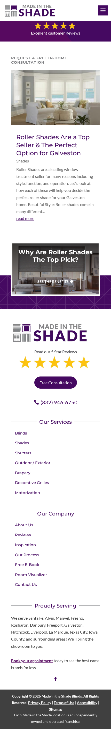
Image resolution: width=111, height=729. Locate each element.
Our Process (27, 554)
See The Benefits (53, 281)
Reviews (23, 535)
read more (25, 218)
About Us (24, 524)
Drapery (22, 472)
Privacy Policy (39, 702)
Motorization (27, 492)
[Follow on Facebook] (55, 679)
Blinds (21, 433)
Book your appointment (32, 660)
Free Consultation (55, 382)
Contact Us (26, 584)
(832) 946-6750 (59, 402)
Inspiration (25, 544)
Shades (22, 160)
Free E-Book (27, 564)
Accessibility (87, 702)
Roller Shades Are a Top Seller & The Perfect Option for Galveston (53, 145)
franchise (72, 721)
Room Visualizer (31, 574)
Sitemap (55, 709)
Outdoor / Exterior (32, 462)
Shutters (23, 452)
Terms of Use (64, 702)
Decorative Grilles (32, 482)
